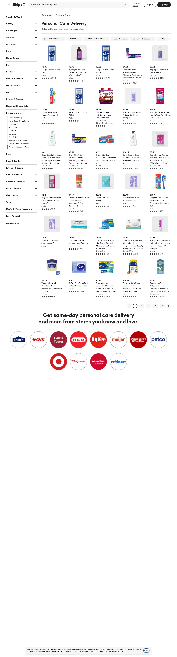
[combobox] (76, 4)
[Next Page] (169, 306)
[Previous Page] (129, 306)
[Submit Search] (126, 4)
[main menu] (8, 4)
